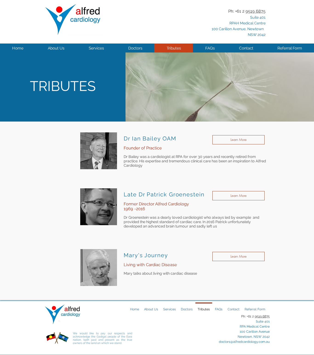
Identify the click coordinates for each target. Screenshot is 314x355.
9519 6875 (262, 316)
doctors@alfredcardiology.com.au (244, 341)
